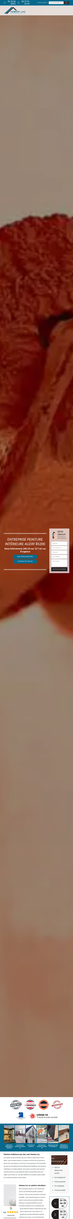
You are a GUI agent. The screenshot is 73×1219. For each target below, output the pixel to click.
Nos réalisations (25, 557)
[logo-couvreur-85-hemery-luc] (15, 10)
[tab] (36, 609)
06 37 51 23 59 (25, 2)
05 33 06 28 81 (12, 2)
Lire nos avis (11, 1215)
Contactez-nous (25, 561)
